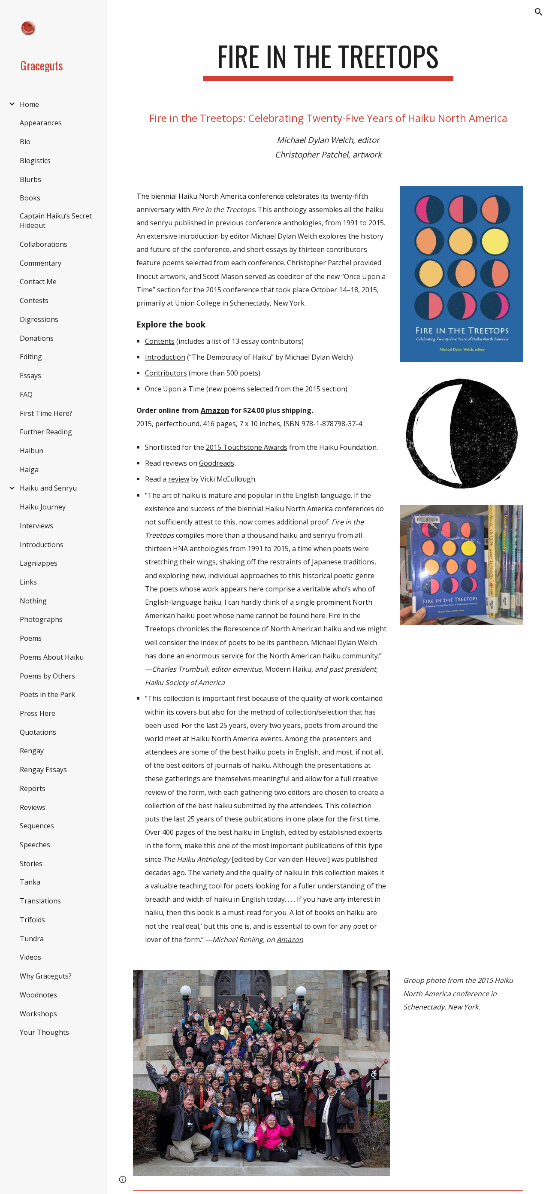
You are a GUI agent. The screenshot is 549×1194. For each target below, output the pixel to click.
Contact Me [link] (38, 281)
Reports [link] (32, 788)
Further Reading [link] (46, 431)
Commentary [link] (40, 263)
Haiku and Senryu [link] (48, 488)
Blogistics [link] (35, 160)
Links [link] (28, 582)
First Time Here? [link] (46, 413)
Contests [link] (34, 300)
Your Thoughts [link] (44, 1032)
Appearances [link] (41, 122)
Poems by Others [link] (47, 676)
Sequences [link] (37, 825)
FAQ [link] (26, 394)
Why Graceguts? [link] (46, 976)
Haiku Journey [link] (43, 507)
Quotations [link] (38, 732)
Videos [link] (30, 957)
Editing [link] (31, 356)
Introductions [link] (41, 544)
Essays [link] (30, 375)
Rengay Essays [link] (43, 769)
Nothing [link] (33, 601)
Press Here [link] (37, 713)
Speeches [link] (35, 844)
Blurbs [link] (30, 179)
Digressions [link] (39, 319)
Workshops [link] (38, 1013)
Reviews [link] (32, 807)
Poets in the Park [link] (47, 694)
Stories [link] (31, 863)
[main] (327, 60)
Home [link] (29, 104)
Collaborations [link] (43, 244)
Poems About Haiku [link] (52, 657)
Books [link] (30, 198)
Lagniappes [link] (38, 563)
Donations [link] (37, 338)
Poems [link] (31, 638)
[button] (538, 12)
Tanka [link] (30, 882)
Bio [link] (25, 141)
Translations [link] (40, 901)
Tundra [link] (32, 938)
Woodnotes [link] (38, 995)
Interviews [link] (36, 525)
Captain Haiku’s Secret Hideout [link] (56, 220)
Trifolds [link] (32, 919)
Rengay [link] (32, 750)
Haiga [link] (29, 469)
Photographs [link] (41, 619)
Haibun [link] (31, 450)
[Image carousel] (461, 433)
